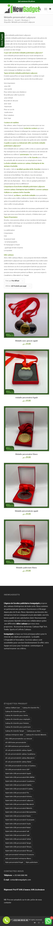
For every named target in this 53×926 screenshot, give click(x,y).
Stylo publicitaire (32, 862)
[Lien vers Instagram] (39, 923)
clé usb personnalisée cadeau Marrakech (20, 758)
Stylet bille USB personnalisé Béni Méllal (19, 777)
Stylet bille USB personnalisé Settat (18, 839)
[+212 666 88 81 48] (6, 920)
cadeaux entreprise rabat (14, 735)
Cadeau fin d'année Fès (30, 708)
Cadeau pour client (33, 731)
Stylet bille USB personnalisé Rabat (18, 827)
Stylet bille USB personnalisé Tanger (18, 843)
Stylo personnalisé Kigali (14, 862)
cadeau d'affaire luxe (12, 708)
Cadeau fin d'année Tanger (14, 731)
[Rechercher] (38, 9)
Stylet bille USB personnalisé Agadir (18, 773)
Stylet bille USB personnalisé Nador (18, 816)
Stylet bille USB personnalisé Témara (18, 847)
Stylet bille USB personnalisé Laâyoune (19, 800)
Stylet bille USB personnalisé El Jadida (19, 789)
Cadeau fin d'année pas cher (15, 711)
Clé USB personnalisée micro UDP (17, 769)
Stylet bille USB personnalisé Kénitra (18, 796)
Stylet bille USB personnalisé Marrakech (19, 804)
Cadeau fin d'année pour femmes (17, 723)
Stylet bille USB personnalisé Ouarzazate (19, 820)
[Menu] (45, 9)
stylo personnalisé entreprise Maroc (18, 858)
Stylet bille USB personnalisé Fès (17, 793)
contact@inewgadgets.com (20, 879)
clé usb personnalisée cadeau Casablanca (20, 754)
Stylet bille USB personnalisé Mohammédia (20, 812)
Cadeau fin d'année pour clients (16, 715)
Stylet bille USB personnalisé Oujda (18, 824)
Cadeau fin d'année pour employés (17, 719)
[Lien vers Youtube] (35, 923)
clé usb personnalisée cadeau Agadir (18, 750)
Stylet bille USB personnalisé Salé (17, 835)
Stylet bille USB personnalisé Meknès (18, 808)
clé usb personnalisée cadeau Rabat (18, 762)
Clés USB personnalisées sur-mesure (18, 739)
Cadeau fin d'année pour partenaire (18, 727)
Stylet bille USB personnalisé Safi (17, 831)
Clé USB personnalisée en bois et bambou (20, 766)
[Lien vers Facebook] (43, 923)
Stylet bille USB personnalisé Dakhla (18, 785)
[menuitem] (38, 9)
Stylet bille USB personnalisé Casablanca (20, 781)
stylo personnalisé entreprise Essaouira (19, 854)
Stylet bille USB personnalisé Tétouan (18, 851)
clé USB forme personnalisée (15, 742)
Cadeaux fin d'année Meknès (36, 735)
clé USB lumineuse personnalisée (17, 746)
